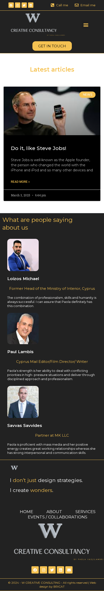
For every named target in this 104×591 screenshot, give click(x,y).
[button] (86, 25)
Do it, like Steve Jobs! (38, 148)
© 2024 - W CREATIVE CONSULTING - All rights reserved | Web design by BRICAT (52, 584)
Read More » (20, 181)
